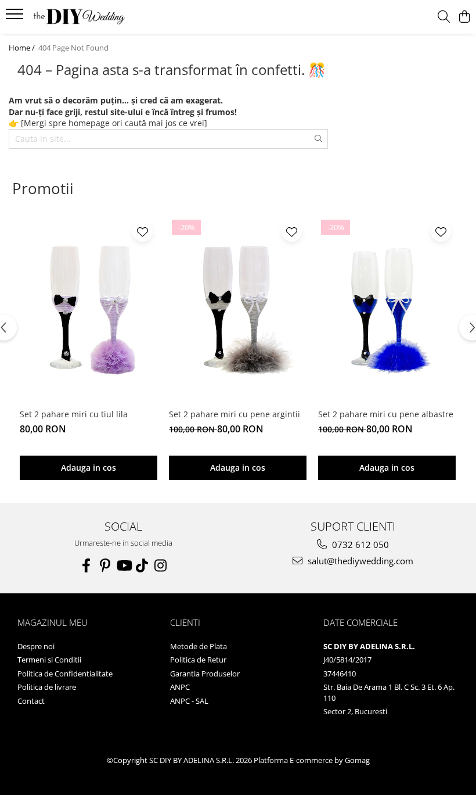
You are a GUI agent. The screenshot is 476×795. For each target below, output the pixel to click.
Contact (31, 701)
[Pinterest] (105, 565)
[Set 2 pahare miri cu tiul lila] (88, 310)
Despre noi (36, 646)
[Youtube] (124, 565)
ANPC (180, 687)
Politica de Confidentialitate (65, 673)
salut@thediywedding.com (359, 561)
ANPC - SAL (189, 701)
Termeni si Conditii (49, 659)
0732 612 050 (359, 544)
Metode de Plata (198, 646)
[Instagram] (161, 565)
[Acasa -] (79, 17)
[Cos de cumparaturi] (464, 17)
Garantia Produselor (205, 673)
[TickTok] (142, 565)
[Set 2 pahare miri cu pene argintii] (237, 310)
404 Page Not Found (73, 47)
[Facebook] (86, 565)
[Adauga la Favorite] (142, 231)
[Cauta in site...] (444, 17)
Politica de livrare (46, 687)
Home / (23, 47)
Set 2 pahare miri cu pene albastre (385, 414)
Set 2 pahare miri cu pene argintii (234, 414)
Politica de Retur (198, 659)
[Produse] (16, 17)
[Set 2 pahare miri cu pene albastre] (387, 310)
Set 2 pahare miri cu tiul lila (74, 414)
